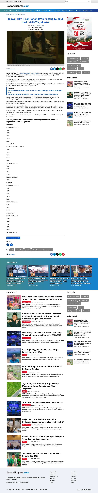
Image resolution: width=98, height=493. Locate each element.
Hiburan (78, 10)
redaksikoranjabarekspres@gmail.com (17, 482)
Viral (91, 10)
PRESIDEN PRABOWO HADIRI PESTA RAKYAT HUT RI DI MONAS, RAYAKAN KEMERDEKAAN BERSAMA (38, 281)
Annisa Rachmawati (38, 26)
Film (23, 14)
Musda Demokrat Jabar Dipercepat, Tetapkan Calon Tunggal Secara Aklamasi (43, 437)
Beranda (8, 14)
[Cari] (89, 1)
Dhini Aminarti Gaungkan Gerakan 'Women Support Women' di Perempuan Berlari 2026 (82, 84)
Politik (24, 441)
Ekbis (50, 10)
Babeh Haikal (72, 62)
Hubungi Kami (19, 489)
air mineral (85, 58)
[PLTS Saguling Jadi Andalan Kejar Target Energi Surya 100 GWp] (70, 115)
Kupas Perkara (10, 10)
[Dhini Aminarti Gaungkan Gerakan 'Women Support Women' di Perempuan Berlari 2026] (70, 84)
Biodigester (71, 72)
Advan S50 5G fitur (73, 58)
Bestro (81, 69)
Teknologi (64, 10)
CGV (12, 250)
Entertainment (17, 14)
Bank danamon (83, 62)
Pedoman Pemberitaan (40, 489)
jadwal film (19, 250)
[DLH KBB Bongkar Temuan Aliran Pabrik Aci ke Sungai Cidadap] (70, 123)
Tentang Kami (10, 489)
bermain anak (72, 69)
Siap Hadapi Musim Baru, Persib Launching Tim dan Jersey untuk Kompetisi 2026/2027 (82, 104)
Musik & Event (26, 302)
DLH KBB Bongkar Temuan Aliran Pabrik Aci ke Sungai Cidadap (82, 121)
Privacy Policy (29, 489)
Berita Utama (26, 321)
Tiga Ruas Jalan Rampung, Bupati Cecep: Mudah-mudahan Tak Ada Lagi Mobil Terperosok (40, 386)
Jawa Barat (37, 10)
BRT (79, 72)
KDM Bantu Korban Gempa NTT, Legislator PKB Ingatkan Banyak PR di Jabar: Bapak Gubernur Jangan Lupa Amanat (82, 94)
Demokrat (86, 72)
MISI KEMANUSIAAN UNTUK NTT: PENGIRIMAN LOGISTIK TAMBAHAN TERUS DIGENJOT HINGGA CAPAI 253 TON (16, 281)
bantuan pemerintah (74, 65)
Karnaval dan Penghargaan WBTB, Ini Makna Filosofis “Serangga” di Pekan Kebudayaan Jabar (35, 91)
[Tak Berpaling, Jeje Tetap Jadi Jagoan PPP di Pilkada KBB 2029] (14, 459)
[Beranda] (5, 10)
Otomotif (71, 10)
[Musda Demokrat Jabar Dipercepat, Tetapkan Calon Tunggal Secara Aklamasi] (14, 442)
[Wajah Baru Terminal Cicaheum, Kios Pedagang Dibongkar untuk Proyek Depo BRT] (14, 425)
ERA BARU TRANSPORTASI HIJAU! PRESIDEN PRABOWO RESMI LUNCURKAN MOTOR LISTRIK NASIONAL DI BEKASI (59, 281)
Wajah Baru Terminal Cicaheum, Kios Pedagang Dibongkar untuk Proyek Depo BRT (43, 420)
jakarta (27, 250)
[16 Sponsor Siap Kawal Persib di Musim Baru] (14, 408)
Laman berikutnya (13, 238)
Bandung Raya (28, 10)
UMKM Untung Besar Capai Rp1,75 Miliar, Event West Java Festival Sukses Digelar (33, 94)
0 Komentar (11, 69)
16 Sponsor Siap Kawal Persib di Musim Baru (42, 402)
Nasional (44, 10)
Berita (24, 355)
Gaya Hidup (57, 10)
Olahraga (85, 10)
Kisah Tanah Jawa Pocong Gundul (29, 73)
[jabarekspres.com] (18, 6)
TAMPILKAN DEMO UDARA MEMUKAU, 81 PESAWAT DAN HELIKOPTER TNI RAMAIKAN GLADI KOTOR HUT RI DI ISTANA (80, 281)
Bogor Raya (19, 10)
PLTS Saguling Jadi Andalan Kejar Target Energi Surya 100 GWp (82, 113)
